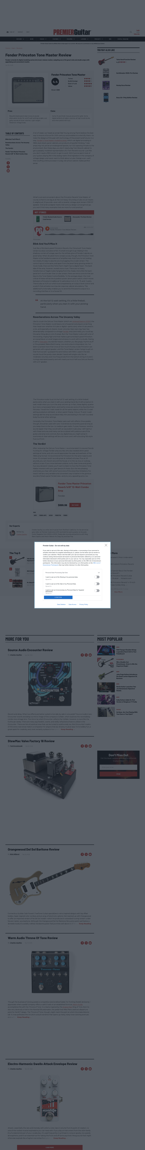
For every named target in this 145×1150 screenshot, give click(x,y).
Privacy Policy (83, 604)
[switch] (97, 577)
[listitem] (72, 573)
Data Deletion (61, 604)
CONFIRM (58, 597)
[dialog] (72, 575)
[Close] (107, 546)
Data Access (72, 604)
